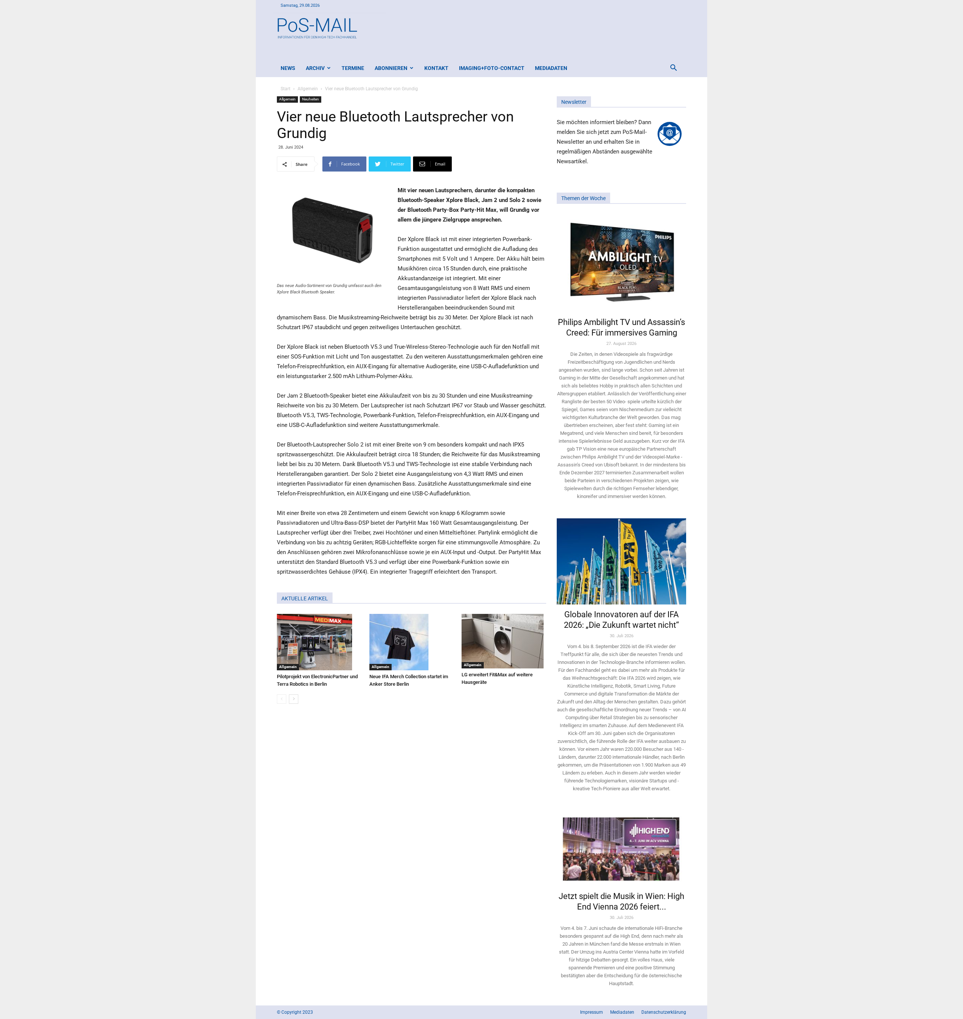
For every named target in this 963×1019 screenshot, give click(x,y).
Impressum (591, 1012)
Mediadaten (551, 68)
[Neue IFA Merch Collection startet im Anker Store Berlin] (411, 642)
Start (285, 88)
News (288, 68)
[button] (673, 68)
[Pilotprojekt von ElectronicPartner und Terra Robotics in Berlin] (319, 642)
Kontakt (436, 68)
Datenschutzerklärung (663, 1012)
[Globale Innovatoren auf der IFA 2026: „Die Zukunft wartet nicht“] (621, 561)
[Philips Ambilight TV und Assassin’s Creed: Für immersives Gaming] (621, 263)
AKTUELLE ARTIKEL (304, 598)
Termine (353, 68)
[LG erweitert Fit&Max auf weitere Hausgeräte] (504, 641)
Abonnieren (391, 68)
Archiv (315, 68)
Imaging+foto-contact (491, 68)
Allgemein (308, 88)
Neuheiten (310, 99)
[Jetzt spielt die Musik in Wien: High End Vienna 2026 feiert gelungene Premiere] (621, 848)
